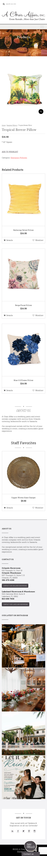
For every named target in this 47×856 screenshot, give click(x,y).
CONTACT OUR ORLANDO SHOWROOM (15, 586)
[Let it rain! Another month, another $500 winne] (23, 777)
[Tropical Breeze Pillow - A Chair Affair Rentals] (23, 113)
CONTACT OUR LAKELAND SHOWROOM (15, 604)
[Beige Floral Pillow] (20, 275)
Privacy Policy (23, 851)
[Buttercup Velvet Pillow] (20, 200)
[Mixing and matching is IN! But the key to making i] (23, 646)
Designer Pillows (12, 125)
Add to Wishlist (10, 151)
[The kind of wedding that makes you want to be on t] (23, 733)
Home (3, 125)
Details (9, 240)
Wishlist (39, 240)
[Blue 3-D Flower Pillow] (20, 350)
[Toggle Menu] (42, 27)
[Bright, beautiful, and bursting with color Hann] (23, 689)
